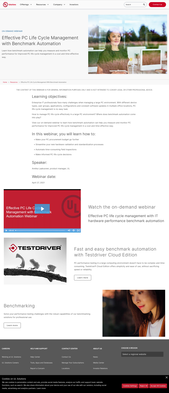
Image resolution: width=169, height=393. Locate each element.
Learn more (82, 278)
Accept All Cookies (158, 386)
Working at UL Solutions (11, 357)
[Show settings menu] (73, 230)
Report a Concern (37, 368)
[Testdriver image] (35, 261)
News (95, 357)
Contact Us (66, 357)
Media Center (98, 363)
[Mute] (68, 230)
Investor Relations (100, 368)
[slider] (40, 230)
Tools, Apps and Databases (41, 363)
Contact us (157, 4)
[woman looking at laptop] (133, 313)
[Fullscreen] (78, 230)
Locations (66, 368)
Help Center (35, 357)
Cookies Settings (130, 386)
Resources (14, 82)
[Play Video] (6, 230)
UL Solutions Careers (10, 363)
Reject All (143, 386)
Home (5, 82)
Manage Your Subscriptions (73, 363)
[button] (26, 4)
